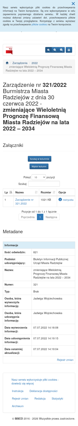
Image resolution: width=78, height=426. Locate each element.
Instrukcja (17, 391)
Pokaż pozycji (39, 177)
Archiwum (18, 406)
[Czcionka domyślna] (48, 50)
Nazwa (19, 192)
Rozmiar (46, 192)
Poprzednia (28, 217)
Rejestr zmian (65, 360)
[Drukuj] (69, 50)
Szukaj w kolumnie (39, 158)
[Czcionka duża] (61, 50)
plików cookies (39, 24)
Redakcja (40, 398)
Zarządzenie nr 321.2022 (24, 201)
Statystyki (57, 398)
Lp (6, 192)
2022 (35, 63)
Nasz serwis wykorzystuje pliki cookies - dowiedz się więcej (35, 381)
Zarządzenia (19, 63)
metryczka (68, 199)
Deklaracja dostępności (43, 391)
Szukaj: (22, 184)
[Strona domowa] (7, 63)
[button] (73, 3)
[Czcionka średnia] (54, 50)
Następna (51, 217)
